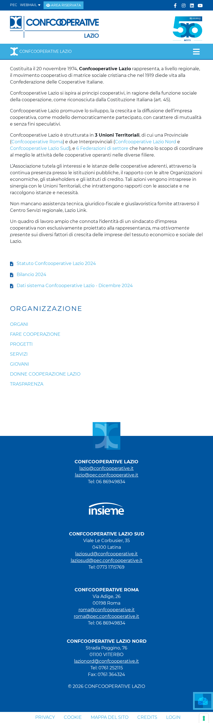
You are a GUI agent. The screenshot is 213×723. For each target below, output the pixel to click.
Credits (147, 717)
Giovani (19, 364)
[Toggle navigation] (196, 51)
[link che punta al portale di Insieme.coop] (106, 506)
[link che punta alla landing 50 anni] (187, 26)
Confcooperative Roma (37, 141)
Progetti (21, 344)
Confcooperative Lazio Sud (39, 148)
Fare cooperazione (35, 334)
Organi (19, 324)
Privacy (45, 717)
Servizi (19, 354)
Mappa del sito (109, 717)
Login (173, 717)
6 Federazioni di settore (102, 148)
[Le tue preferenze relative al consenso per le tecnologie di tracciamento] (204, 718)
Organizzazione (46, 309)
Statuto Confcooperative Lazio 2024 (54, 263)
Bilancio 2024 (31, 274)
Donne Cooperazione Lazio (45, 374)
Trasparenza (26, 384)
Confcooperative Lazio (45, 51)
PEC (13, 5)
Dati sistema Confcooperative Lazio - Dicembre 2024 (75, 285)
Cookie (73, 717)
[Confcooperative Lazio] (54, 26)
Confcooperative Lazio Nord (145, 141)
